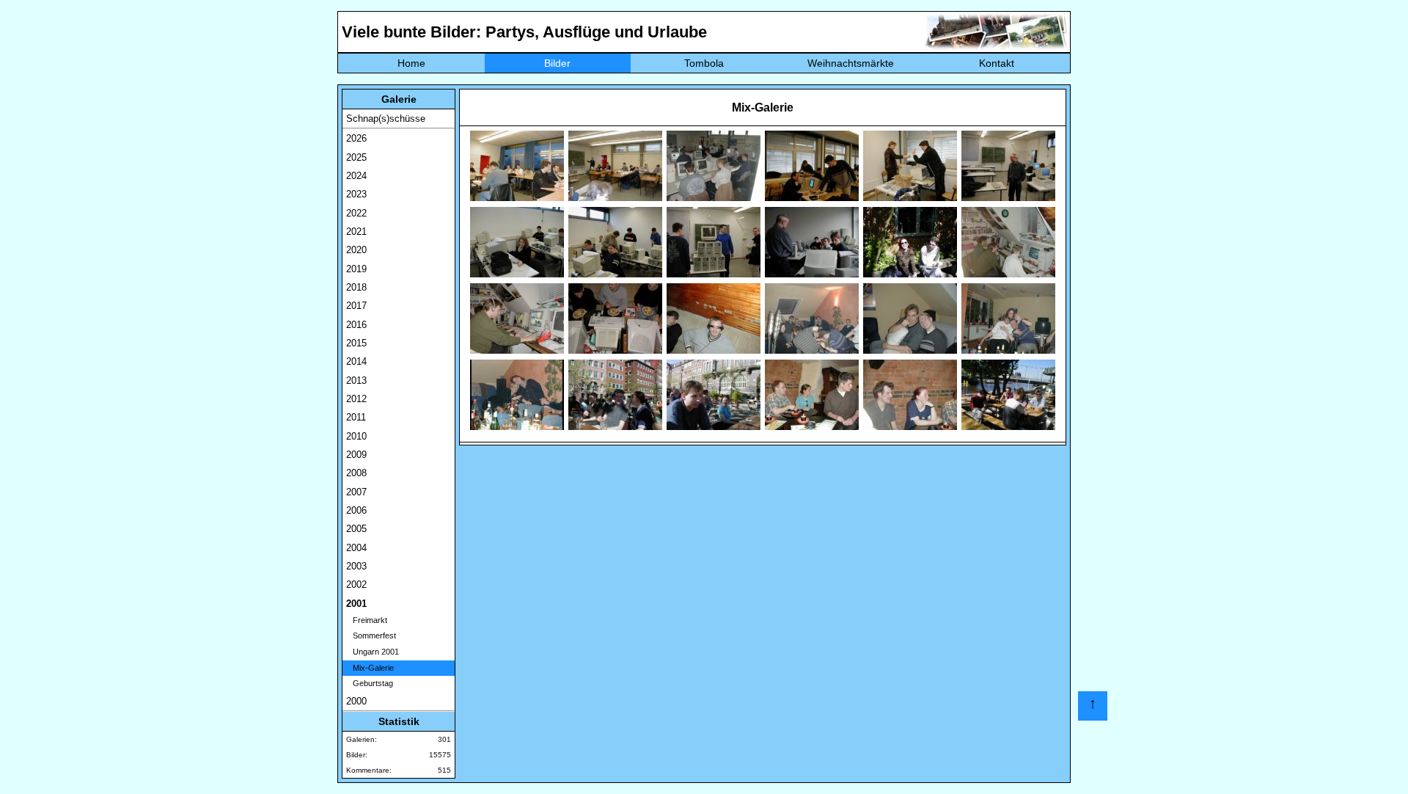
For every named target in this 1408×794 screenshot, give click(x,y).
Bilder (557, 63)
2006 (356, 510)
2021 (356, 231)
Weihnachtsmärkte (850, 63)
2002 (356, 584)
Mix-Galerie (370, 667)
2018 (356, 287)
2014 (356, 361)
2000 (356, 701)
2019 (356, 268)
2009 (356, 454)
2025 (356, 157)
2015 (356, 343)
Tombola (704, 63)
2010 (356, 436)
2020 (356, 249)
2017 (356, 305)
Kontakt (996, 63)
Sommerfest (371, 635)
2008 (356, 472)
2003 (356, 566)
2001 (356, 603)
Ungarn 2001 (372, 651)
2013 (356, 380)
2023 (356, 194)
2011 (356, 417)
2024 (356, 175)
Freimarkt (366, 620)
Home (411, 63)
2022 (356, 213)
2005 (356, 528)
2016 (356, 324)
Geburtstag (369, 683)
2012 (356, 398)
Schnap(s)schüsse (385, 118)
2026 (356, 138)
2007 (356, 492)
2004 (356, 547)
